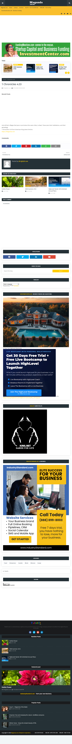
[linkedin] (70, 13)
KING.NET (32, 406)
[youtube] (67, 13)
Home (4, 79)
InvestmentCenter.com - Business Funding (11, 10)
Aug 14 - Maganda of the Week (18, 707)
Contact (16, 7)
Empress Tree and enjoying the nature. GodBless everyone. (26, 715)
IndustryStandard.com (32, 461)
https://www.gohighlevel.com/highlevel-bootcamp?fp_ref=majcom (21, 398)
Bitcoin (26, 563)
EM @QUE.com (7, 88)
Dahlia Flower (6, 189)
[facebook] (61, 13)
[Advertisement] (36, 30)
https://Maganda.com (8, 131)
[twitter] (64, 13)
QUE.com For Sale (39, 732)
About (10, 7)
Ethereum (33, 563)
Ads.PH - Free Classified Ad (31, 7)
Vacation (20, 563)
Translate (16, 286)
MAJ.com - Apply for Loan (51, 732)
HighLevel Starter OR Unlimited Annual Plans (39, 68)
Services (21, 7)
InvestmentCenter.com (26, 294)
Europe (39, 563)
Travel (5, 563)
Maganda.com (4, 7)
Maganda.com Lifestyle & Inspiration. (21, 732)
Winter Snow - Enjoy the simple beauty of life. (22, 723)
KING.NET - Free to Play (45, 7)
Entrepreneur (12, 563)
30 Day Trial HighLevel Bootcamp (61, 68)
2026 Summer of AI (16, 68)
